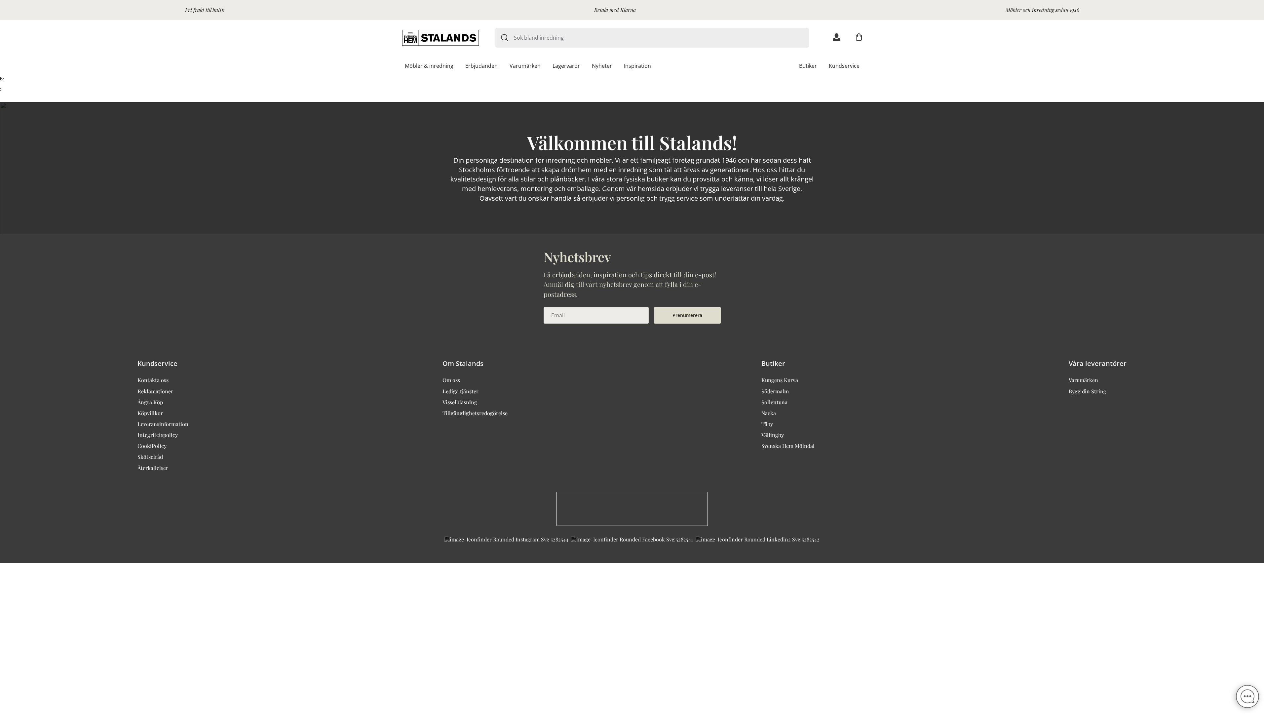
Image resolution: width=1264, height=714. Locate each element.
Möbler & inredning (429, 65)
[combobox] (661, 38)
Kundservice (844, 65)
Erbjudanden (481, 65)
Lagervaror (566, 65)
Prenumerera (687, 315)
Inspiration (637, 65)
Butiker (808, 65)
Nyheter (602, 65)
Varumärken (525, 65)
